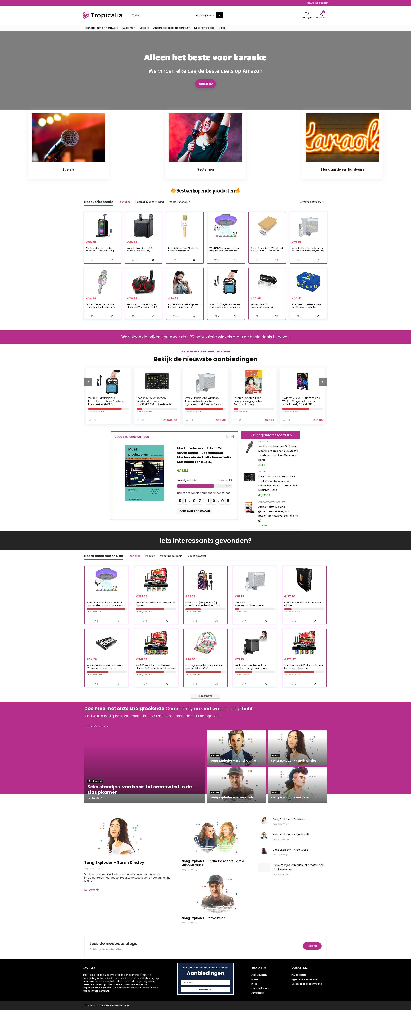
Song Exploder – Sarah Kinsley (114, 862)
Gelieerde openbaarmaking (306, 983)
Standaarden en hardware (101, 28)
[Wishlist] (307, 14)
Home (254, 979)
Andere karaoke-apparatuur (171, 28)
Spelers (144, 28)
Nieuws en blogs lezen (317, 2)
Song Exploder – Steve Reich (203, 918)
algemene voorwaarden (304, 979)
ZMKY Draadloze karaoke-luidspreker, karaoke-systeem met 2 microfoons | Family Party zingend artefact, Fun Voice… (156, 404)
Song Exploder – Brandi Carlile (291, 834)
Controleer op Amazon (194, 501)
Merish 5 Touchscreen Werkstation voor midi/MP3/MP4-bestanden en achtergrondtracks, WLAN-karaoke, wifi (106, 404)
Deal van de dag (204, 28)
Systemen (128, 28)
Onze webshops (260, 988)
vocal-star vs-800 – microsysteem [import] (155, 604)
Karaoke (90, 890)
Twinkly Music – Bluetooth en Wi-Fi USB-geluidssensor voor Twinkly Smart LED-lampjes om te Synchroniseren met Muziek (252, 404)
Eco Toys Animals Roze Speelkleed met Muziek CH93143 (204, 667)
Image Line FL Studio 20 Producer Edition (302, 604)
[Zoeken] (219, 15)
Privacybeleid (298, 974)
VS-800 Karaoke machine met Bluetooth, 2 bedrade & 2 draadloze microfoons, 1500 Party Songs (155, 668)
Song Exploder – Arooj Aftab (290, 850)
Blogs (222, 28)
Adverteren (257, 992)
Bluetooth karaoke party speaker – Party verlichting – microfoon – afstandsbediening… (101, 252)
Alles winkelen (259, 974)
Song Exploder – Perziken (289, 819)
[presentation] (88, 382)
